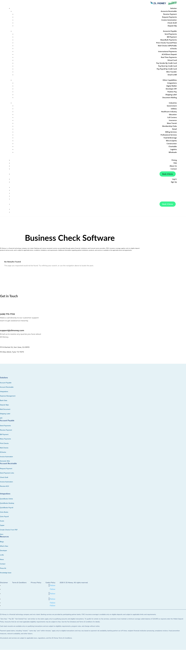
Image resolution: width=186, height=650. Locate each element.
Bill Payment (172, 37)
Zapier (2, 525)
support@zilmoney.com (12, 330)
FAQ (175, 163)
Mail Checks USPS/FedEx (167, 46)
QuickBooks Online (6, 499)
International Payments (167, 51)
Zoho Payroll (4, 516)
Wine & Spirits (171, 141)
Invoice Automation (169, 20)
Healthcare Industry (169, 111)
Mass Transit (172, 123)
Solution (173, 187)
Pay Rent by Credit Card (167, 66)
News (2, 559)
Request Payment (6, 468)
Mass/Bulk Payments (168, 40)
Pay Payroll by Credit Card (167, 69)
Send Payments (171, 34)
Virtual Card (172, 60)
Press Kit (3, 568)
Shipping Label (171, 94)
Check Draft (172, 23)
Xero (1, 534)
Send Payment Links (7, 473)
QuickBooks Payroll (6, 507)
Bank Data (3, 400)
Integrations (172, 83)
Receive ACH (4, 486)
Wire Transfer (171, 72)
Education (173, 114)
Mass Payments (5, 439)
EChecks (3, 452)
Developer (3, 550)
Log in (174, 179)
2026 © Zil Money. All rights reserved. (74, 582)
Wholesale (173, 152)
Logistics (173, 149)
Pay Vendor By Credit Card (166, 63)
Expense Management (7, 396)
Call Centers (172, 117)
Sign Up (174, 182)
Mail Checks (4, 448)
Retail (174, 129)
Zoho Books (4, 512)
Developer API (171, 89)
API (1, 418)
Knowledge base (5, 573)
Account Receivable (6, 387)
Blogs (2, 542)
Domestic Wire (5, 461)
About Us (173, 166)
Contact (174, 169)
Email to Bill (172, 75)
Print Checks (4, 443)
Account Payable (5, 383)
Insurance (173, 120)
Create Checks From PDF (9, 530)
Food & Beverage (170, 138)
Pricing (174, 160)
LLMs (2, 555)
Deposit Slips (4, 405)
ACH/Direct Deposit (169, 54)
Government (172, 106)
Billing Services (171, 132)
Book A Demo (167, 174)
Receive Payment (170, 14)
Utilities (174, 109)
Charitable (173, 146)
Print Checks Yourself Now (166, 43)
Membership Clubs (169, 126)
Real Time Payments (169, 57)
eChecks (173, 48)
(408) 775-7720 (7, 314)
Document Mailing (169, 97)
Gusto (2, 521)
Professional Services (169, 135)
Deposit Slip (172, 26)
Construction (172, 143)
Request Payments (169, 17)
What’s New (4, 546)
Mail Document (5, 409)
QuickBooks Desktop (7, 503)
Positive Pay (172, 92)
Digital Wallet (171, 86)
